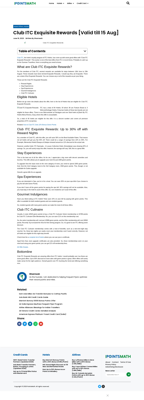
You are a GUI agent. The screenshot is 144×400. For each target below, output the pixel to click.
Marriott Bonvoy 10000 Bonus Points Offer (37, 300)
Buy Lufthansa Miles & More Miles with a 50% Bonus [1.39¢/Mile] (83, 362)
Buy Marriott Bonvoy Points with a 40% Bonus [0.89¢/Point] (55, 361)
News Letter (110, 371)
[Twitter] (99, 386)
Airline (69, 3)
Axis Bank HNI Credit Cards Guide (33, 297)
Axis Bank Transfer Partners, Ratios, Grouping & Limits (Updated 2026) (24, 367)
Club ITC (20, 57)
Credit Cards (20, 354)
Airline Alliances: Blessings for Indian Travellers (39, 307)
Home (51, 3)
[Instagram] (103, 386)
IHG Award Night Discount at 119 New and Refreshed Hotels (55, 366)
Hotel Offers (18, 26)
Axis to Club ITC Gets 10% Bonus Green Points (39, 125)
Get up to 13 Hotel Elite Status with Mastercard (25, 372)
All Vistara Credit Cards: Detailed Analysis (37, 311)
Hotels (59, 3)
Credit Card (81, 3)
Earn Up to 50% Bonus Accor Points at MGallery (54, 370)
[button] (128, 3)
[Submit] (128, 374)
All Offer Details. (22, 247)
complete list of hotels (36, 237)
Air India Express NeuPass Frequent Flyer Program (40, 304)
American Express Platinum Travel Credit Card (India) (42, 314)
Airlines (76, 354)
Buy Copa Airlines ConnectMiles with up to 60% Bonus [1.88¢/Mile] (84, 368)
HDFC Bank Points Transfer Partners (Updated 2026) (24, 361)
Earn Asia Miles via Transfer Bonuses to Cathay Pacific (43, 294)
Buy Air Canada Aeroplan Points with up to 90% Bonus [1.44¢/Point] (83, 375)
